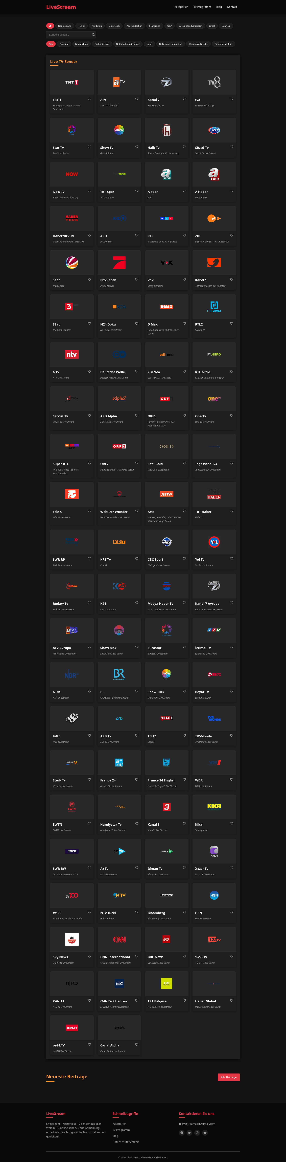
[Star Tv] (72, 130)
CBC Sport (155, 559)
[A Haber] (214, 174)
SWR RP (59, 559)
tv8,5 (56, 736)
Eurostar (155, 648)
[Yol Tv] (214, 542)
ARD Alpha (108, 416)
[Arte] (167, 494)
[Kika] (214, 807)
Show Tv (106, 147)
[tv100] (72, 895)
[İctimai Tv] (214, 630)
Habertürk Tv (63, 236)
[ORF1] (167, 398)
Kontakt (232, 7)
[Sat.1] (72, 262)
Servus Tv (60, 416)
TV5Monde (203, 736)
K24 (103, 603)
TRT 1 (57, 99)
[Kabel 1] (214, 262)
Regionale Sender (198, 44)
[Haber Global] (214, 983)
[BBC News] (167, 939)
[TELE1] (167, 718)
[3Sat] (72, 306)
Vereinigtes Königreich (190, 26)
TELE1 (152, 736)
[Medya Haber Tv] (167, 586)
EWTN (57, 824)
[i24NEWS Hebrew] (119, 983)
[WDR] (214, 762)
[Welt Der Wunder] (119, 494)
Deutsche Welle (112, 372)
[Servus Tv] (72, 398)
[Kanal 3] (167, 807)
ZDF (198, 236)
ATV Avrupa (62, 648)
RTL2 (199, 324)
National (64, 44)
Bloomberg (156, 913)
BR (102, 692)
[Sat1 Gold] (167, 446)
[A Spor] (167, 174)
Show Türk (156, 692)
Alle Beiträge (229, 1077)
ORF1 (152, 416)
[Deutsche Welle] (119, 354)
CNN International (115, 957)
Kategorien (181, 7)
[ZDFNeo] (167, 354)
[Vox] (167, 262)
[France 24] (119, 762)
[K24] (119, 586)
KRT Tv (105, 559)
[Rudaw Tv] (72, 586)
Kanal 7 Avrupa (207, 603)
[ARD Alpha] (119, 398)
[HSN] (214, 895)
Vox (150, 280)
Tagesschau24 (206, 464)
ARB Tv (105, 736)
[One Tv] (214, 398)
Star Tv (58, 147)
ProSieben (108, 280)
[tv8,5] (72, 718)
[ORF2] (119, 446)
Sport (149, 44)
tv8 (197, 99)
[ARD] (119, 218)
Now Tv (59, 191)
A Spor (153, 191)
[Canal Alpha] (119, 1027)
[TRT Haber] (214, 494)
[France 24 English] (167, 762)
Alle (51, 44)
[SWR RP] (72, 542)
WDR (199, 780)
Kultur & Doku (102, 44)
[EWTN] (72, 807)
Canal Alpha (109, 1045)
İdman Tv (155, 868)
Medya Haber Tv (160, 603)
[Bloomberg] (167, 895)
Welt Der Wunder (114, 511)
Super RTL (61, 464)
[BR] (119, 674)
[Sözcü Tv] (214, 130)
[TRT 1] (72, 82)
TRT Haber (203, 511)
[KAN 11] (72, 983)
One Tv (200, 416)
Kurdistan (97, 26)
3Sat (56, 324)
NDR (56, 692)
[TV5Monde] (214, 718)
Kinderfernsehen (223, 44)
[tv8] (214, 82)
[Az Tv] (119, 851)
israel (212, 26)
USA (169, 26)
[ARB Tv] (119, 718)
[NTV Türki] (119, 895)
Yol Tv (199, 559)
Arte (151, 511)
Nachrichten (81, 44)
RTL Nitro (202, 372)
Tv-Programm (202, 7)
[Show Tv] (119, 130)
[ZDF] (214, 218)
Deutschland (64, 26)
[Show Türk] (167, 674)
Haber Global (205, 1001)
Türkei (81, 26)
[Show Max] (119, 630)
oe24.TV (59, 1045)
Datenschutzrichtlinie (126, 1142)
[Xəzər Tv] (214, 851)
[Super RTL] (72, 446)
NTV (56, 372)
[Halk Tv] (167, 130)
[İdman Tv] (167, 851)
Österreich (114, 26)
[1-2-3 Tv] (214, 939)
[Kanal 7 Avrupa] (214, 586)
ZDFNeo (154, 372)
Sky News (60, 957)
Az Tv (104, 868)
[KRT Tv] (119, 542)
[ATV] (119, 82)
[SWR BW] (72, 851)
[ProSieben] (119, 262)
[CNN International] (119, 939)
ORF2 (104, 464)
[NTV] (72, 354)
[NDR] (72, 674)
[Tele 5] (72, 494)
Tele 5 (57, 511)
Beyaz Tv (202, 692)
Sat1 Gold (155, 464)
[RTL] (167, 218)
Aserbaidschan (134, 26)
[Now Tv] (72, 174)
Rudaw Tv (60, 603)
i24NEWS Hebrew (113, 1001)
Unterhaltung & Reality (128, 44)
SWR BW (59, 868)
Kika (198, 824)
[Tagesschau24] (214, 446)
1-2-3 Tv (201, 957)
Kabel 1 (201, 280)
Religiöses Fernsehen (170, 44)
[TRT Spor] (119, 174)
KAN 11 (58, 1001)
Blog (219, 7)
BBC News (156, 957)
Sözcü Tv (202, 147)
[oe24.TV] (72, 1027)
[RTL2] (214, 306)
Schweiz (226, 26)
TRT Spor (107, 191)
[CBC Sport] (167, 542)
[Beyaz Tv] (214, 674)
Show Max (108, 648)
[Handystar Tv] (119, 807)
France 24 (108, 780)
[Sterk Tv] (72, 762)
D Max (153, 324)
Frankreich (154, 26)
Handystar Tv (111, 824)
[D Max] (167, 306)
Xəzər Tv (201, 868)
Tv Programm (121, 1130)
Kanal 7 (154, 99)
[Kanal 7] (167, 82)
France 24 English (162, 780)
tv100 (57, 913)
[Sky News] (72, 939)
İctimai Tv (203, 648)
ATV (103, 99)
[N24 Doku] (119, 306)
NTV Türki (108, 913)
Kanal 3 (154, 824)
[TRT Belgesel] (167, 983)
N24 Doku (108, 324)
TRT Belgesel (157, 1001)
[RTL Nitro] (214, 354)
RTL (150, 236)
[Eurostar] (167, 630)
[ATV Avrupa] (72, 630)
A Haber (201, 191)
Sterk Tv (59, 780)
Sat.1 (57, 280)
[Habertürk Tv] (72, 218)
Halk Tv (154, 147)
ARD (103, 236)
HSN (198, 913)
